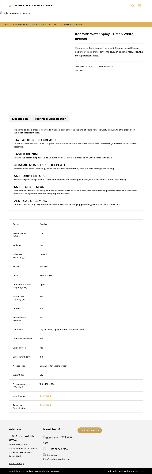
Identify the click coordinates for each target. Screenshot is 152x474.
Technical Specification (50, 118)
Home (7, 24)
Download (45, 396)
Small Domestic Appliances (23, 24)
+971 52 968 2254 (58, 449)
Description (20, 118)
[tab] (20, 118)
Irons (40, 24)
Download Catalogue (89, 430)
